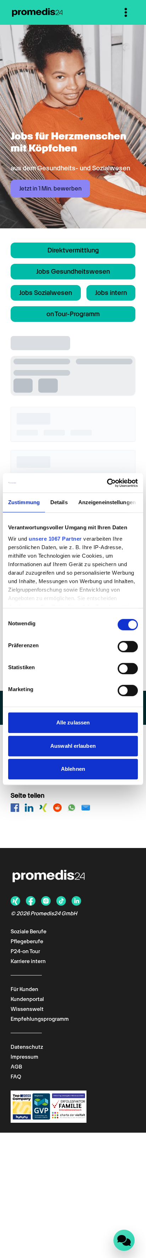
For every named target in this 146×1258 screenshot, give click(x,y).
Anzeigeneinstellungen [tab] (107, 502)
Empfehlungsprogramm (40, 1019)
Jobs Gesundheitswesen (73, 271)
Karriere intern (28, 961)
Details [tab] (59, 502)
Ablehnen (73, 769)
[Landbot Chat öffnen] (124, 1240)
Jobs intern (111, 292)
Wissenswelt (27, 1009)
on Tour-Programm (73, 314)
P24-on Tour (25, 951)
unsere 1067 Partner (55, 539)
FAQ (16, 1077)
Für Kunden (24, 989)
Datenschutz (27, 1047)
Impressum (24, 1057)
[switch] (128, 646)
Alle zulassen (73, 722)
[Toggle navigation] (125, 12)
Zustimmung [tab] (24, 502)
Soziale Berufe (28, 931)
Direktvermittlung (73, 250)
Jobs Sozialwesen (45, 292)
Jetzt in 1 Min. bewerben (50, 188)
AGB (16, 1067)
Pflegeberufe (27, 941)
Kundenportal (27, 999)
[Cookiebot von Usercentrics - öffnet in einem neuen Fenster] (107, 483)
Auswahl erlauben (73, 746)
